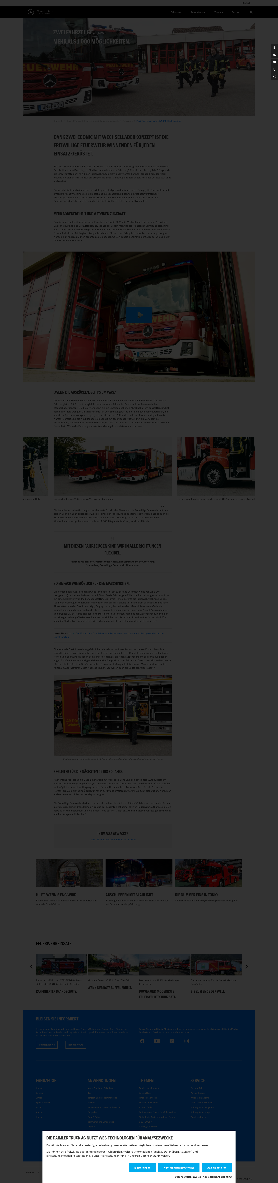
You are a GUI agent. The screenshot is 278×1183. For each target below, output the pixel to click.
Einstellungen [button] (142, 1167)
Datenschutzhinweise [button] (188, 1177)
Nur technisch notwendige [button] (179, 1167)
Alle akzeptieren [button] (216, 1167)
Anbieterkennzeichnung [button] (217, 1177)
